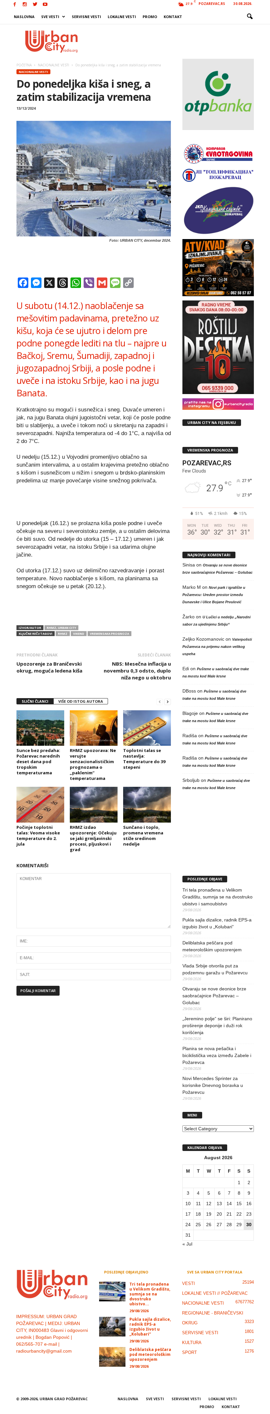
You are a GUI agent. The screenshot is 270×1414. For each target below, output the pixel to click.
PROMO (150, 16)
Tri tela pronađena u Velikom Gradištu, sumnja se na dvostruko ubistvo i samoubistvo (217, 896)
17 (188, 1214)
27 (219, 1224)
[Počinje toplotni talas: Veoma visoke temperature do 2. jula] (40, 804)
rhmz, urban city (61, 628)
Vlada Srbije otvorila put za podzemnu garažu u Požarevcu (215, 969)
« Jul (187, 1244)
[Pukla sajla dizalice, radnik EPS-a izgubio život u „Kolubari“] (112, 1327)
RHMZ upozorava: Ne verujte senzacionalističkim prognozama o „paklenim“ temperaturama (93, 764)
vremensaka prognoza (109, 633)
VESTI (188, 1283)
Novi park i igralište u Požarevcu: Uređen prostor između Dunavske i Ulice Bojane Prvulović (213, 594)
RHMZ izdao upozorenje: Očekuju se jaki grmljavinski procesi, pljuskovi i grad (93, 838)
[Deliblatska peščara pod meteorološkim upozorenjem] (112, 1357)
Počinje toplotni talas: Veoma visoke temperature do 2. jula (38, 835)
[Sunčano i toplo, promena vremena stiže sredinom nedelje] (147, 804)
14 (229, 1203)
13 (219, 1203)
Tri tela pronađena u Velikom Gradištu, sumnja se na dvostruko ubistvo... (149, 1294)
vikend (78, 633)
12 (208, 1203)
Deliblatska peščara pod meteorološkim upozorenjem (212, 946)
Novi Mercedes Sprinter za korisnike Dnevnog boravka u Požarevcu (212, 1085)
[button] (249, 17)
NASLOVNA (24, 16)
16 (249, 1203)
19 (208, 1214)
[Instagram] (25, 5)
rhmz (63, 633)
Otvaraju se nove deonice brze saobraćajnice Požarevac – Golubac (214, 995)
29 (239, 1224)
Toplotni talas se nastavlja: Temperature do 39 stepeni (144, 758)
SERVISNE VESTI (86, 16)
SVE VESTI (50, 16)
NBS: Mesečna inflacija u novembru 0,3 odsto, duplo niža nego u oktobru (137, 670)
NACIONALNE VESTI (33, 72)
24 (188, 1224)
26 (208, 1224)
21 (229, 1214)
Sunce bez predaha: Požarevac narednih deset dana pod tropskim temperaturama (38, 761)
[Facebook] (14, 5)
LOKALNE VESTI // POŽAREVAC (215, 1293)
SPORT (189, 1352)
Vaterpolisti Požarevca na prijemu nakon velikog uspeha (217, 646)
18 (198, 1214)
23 (249, 1214)
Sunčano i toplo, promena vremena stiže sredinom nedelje (143, 835)
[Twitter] (35, 5)
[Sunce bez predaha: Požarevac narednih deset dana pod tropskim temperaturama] (40, 728)
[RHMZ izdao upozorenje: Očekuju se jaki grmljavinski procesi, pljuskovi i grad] (94, 804)
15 (239, 1203)
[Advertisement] (176, 41)
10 (188, 1203)
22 (239, 1214)
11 (198, 1203)
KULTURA (192, 1342)
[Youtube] (45, 5)
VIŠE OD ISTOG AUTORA (80, 701)
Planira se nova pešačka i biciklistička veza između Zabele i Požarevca (216, 1055)
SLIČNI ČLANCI (35, 701)
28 (229, 1224)
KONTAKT (173, 16)
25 (198, 1224)
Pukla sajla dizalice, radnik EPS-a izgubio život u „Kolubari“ (217, 923)
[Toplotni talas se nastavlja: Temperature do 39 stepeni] (147, 728)
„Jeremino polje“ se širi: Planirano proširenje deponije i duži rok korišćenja (217, 1025)
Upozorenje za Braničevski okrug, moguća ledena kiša (49, 667)
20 (219, 1214)
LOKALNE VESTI (122, 16)
